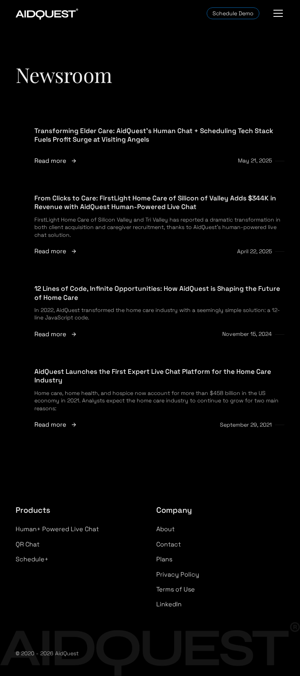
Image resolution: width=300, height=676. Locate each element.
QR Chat (27, 544)
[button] (276, 13)
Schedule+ (32, 559)
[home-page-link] (47, 13)
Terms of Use (175, 589)
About (165, 529)
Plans (164, 559)
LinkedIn (169, 604)
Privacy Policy (177, 574)
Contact (168, 544)
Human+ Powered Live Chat (57, 529)
